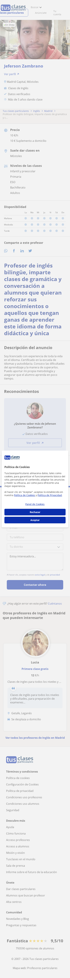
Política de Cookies (24, 495)
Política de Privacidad (50, 495)
